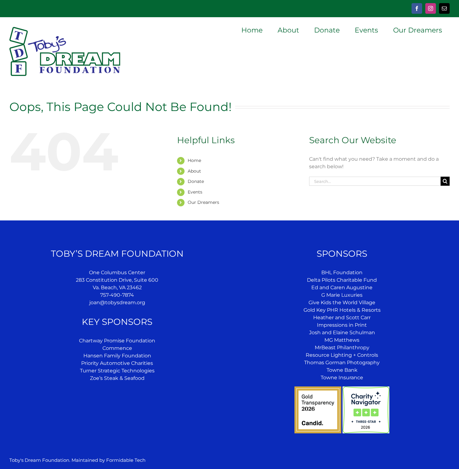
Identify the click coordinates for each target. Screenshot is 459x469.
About (194, 171)
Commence (117, 348)
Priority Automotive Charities (117, 363)
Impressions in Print (342, 325)
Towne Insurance (342, 378)
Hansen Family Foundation (117, 356)
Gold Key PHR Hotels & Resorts (342, 310)
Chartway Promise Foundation (117, 341)
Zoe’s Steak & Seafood (117, 378)
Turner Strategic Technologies (117, 371)
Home (194, 160)
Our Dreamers (203, 202)
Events (195, 192)
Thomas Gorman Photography (342, 363)
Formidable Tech (126, 460)
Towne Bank (342, 370)
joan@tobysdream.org (117, 302)
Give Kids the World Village (341, 302)
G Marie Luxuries (342, 295)
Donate (196, 181)
